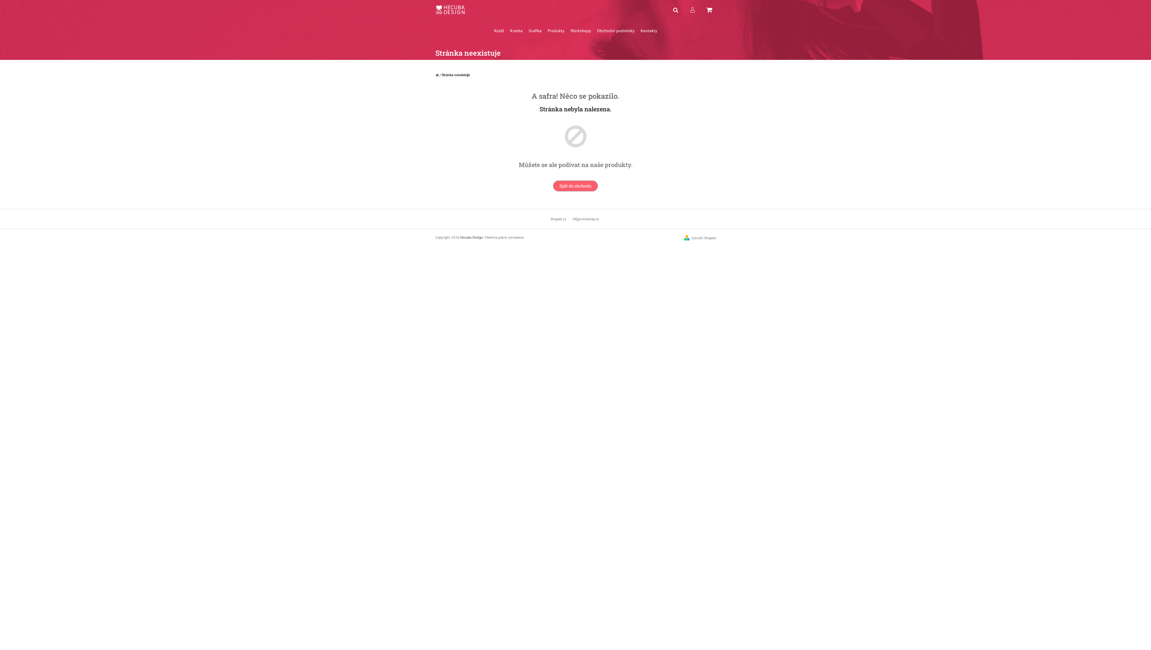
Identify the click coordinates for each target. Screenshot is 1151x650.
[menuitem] (499, 31)
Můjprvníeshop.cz (586, 219)
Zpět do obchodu (575, 186)
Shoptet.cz (558, 219)
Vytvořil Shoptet (703, 238)
